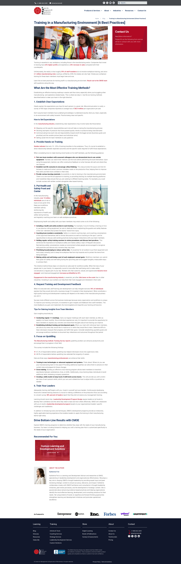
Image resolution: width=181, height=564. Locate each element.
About (106, 11)
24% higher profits (51, 65)
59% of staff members (69, 72)
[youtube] (110, 3)
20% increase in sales (77, 65)
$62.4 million (78, 108)
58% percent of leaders (55, 395)
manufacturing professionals (58, 358)
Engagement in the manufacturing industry (49, 277)
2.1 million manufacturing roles (45, 74)
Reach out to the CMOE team (97, 81)
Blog (103, 18)
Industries (117, 11)
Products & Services (92, 11)
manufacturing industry (46, 124)
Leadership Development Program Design (67, 399)
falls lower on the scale (87, 277)
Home (97, 18)
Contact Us (142, 11)
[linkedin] (113, 3)
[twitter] (107, 3)
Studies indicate (39, 146)
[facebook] (104, 3)
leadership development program (58, 404)
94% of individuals (96, 289)
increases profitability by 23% (70, 273)
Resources (129, 11)
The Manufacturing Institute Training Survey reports (52, 341)
